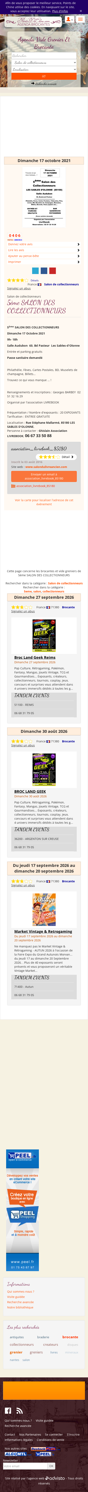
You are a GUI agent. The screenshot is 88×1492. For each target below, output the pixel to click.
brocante (70, 1337)
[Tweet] (35, 271)
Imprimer (14, 262)
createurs (50, 1344)
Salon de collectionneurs (61, 284)
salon (37, 591)
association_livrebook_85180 (39, 448)
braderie (43, 1337)
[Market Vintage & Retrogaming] (44, 909)
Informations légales (19, 1440)
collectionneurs (53, 591)
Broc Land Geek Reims (34, 657)
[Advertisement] (44, 128)
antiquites (17, 1337)
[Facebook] (44, 271)
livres (54, 1352)
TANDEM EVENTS (31, 695)
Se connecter (54, 1434)
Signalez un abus (19, 288)
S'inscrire (73, 1434)
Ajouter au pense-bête (23, 256)
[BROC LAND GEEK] (44, 769)
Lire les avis (16, 250)
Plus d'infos (60, 11)
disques (72, 1345)
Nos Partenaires (30, 1434)
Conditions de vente (50, 1440)
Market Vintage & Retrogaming (43, 931)
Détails (35, 280)
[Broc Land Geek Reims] (44, 635)
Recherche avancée (45, 84)
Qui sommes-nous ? (20, 1291)
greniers (36, 1352)
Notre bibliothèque (20, 1307)
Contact (10, 1434)
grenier (16, 1352)
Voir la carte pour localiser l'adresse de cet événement (44, 502)
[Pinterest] (52, 271)
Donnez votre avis (20, 244)
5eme (28, 591)
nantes (14, 1360)
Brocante (68, 607)
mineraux (71, 1352)
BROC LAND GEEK (30, 791)
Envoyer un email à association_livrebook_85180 (44, 476)
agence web (36, 1478)
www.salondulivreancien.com (46, 467)
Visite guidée (16, 1297)
